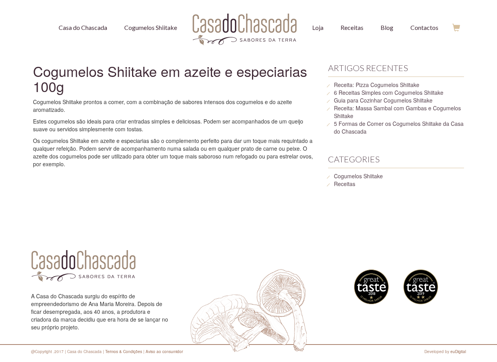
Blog (387, 27)
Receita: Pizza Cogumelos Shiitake (376, 85)
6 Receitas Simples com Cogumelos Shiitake (388, 92)
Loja (317, 27)
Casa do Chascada (83, 27)
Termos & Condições (123, 351)
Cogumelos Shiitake (150, 27)
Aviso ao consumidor (164, 351)
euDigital (458, 351)
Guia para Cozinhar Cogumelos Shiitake (383, 100)
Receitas (352, 27)
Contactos (424, 27)
